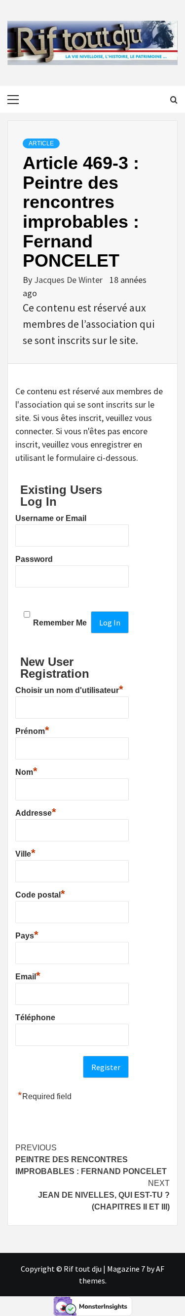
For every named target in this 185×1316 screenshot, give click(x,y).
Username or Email (50, 518)
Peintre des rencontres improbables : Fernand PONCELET (91, 1159)
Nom (26, 770)
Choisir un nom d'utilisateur (69, 689)
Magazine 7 (126, 1269)
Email (27, 975)
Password (34, 559)
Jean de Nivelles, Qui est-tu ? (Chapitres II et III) (104, 1195)
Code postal (40, 893)
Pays (26, 934)
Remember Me (60, 623)
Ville (25, 852)
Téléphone (35, 1017)
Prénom (32, 730)
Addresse (35, 811)
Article (41, 143)
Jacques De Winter (69, 279)
